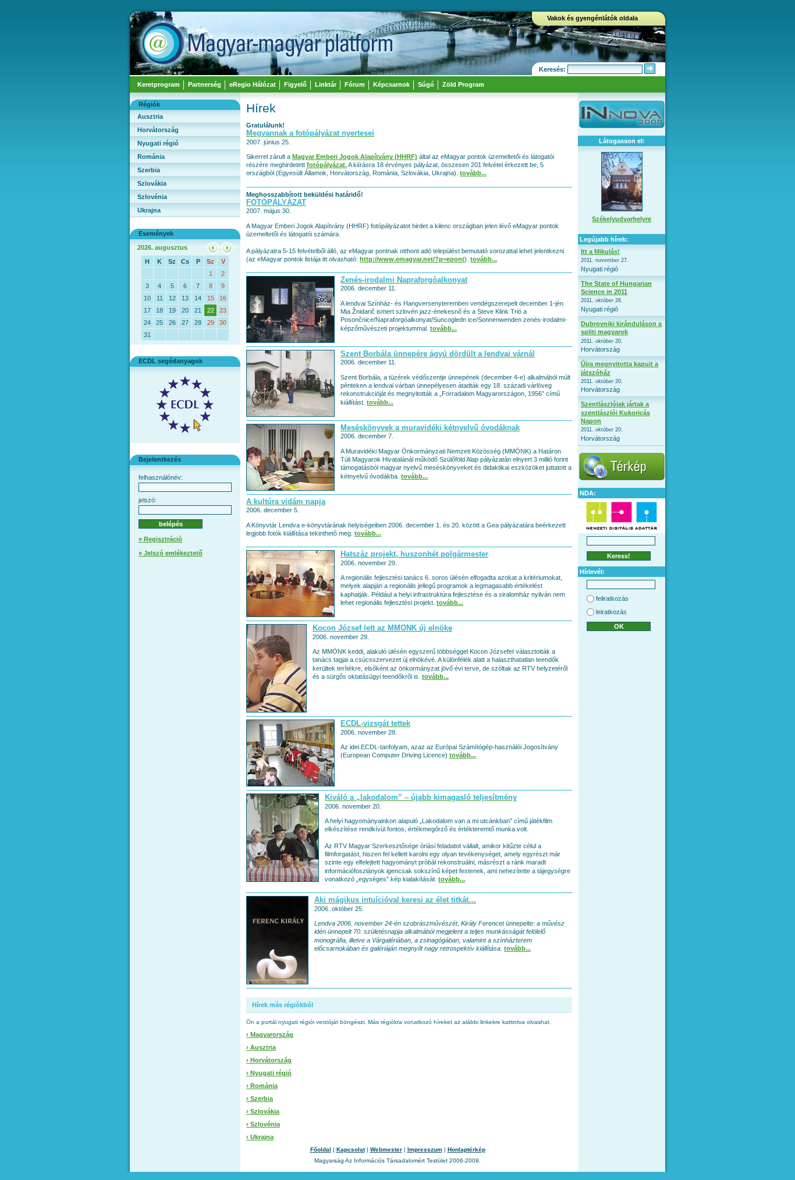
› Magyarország (269, 1034)
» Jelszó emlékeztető (171, 553)
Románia (151, 156)
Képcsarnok (391, 84)
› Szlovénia (263, 1124)
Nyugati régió (158, 143)
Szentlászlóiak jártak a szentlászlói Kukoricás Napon (615, 412)
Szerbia (148, 169)
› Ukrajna (260, 1136)
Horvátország (158, 129)
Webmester (386, 1149)
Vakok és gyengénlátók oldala (592, 18)
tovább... (473, 172)
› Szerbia (259, 1098)
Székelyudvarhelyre (621, 218)
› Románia (262, 1085)
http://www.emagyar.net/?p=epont (412, 259)
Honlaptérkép (466, 1149)
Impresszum (424, 1149)
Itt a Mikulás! (600, 251)
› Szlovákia (262, 1111)
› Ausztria (261, 1047)
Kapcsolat (350, 1149)
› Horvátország (269, 1060)
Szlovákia (151, 183)
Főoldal (320, 1149)
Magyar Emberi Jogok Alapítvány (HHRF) (354, 156)
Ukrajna (149, 210)
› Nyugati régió (269, 1072)
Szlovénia (152, 196)
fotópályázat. (327, 164)
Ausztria (150, 116)
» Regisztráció (160, 539)
